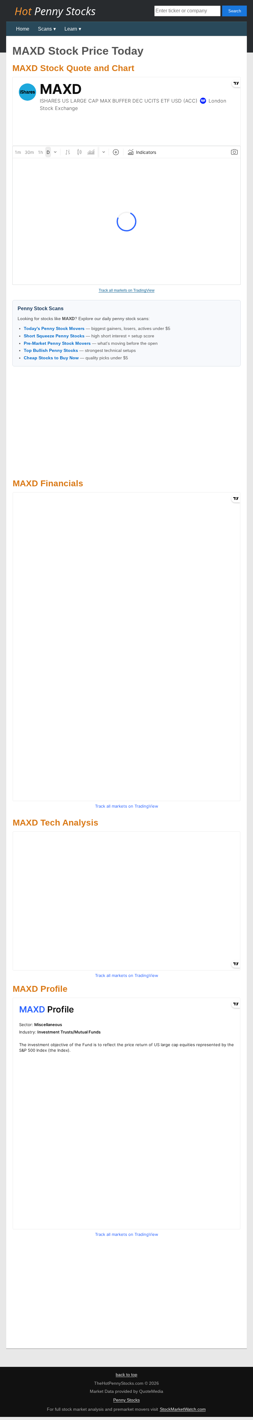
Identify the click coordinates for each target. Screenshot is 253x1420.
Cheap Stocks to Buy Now (51, 357)
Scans (45, 29)
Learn (70, 29)
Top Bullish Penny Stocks (51, 350)
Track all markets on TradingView (127, 290)
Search (234, 11)
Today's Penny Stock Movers (54, 328)
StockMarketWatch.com (183, 1409)
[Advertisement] (126, 421)
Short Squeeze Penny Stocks (54, 335)
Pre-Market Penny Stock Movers (57, 343)
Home (22, 29)
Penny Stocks (126, 1399)
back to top (126, 1374)
